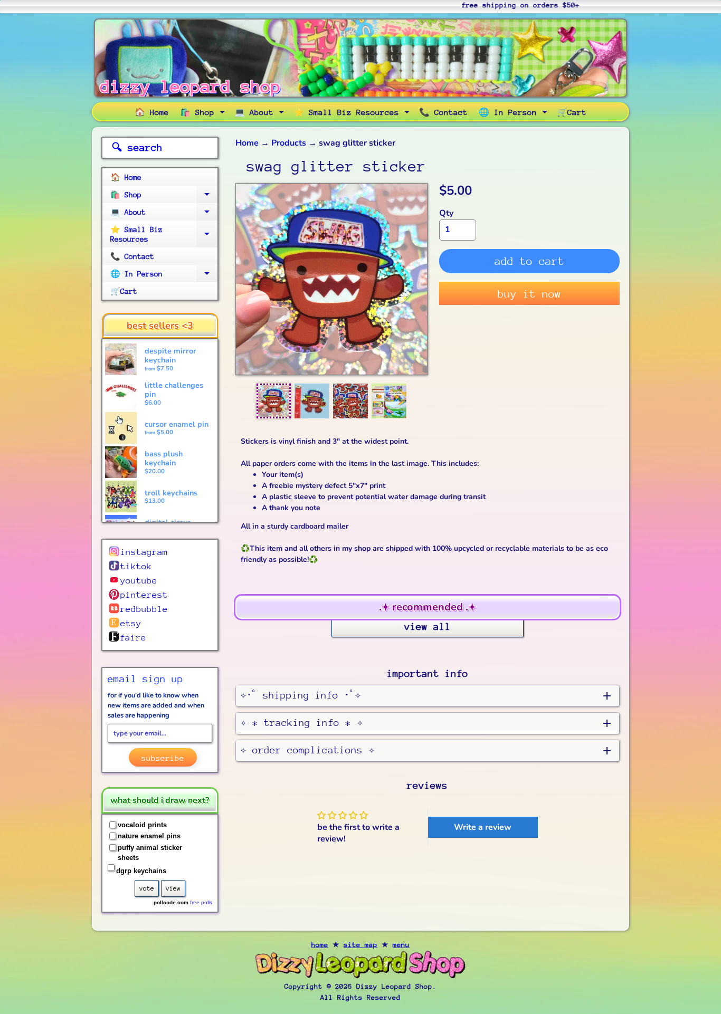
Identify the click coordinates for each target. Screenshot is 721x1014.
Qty (446, 213)
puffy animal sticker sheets (150, 853)
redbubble (144, 609)
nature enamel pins (149, 836)
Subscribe (162, 757)
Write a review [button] (482, 827)
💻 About (260, 114)
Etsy (130, 623)
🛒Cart (571, 112)
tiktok (136, 566)
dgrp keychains (141, 871)
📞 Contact (443, 112)
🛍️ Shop (203, 114)
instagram (144, 552)
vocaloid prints (142, 825)
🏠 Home (152, 112)
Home (247, 143)
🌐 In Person (514, 114)
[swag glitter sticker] (274, 401)
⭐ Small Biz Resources (352, 114)
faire (133, 638)
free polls (201, 902)
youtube (138, 581)
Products (288, 143)
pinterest (144, 595)
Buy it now (529, 294)
